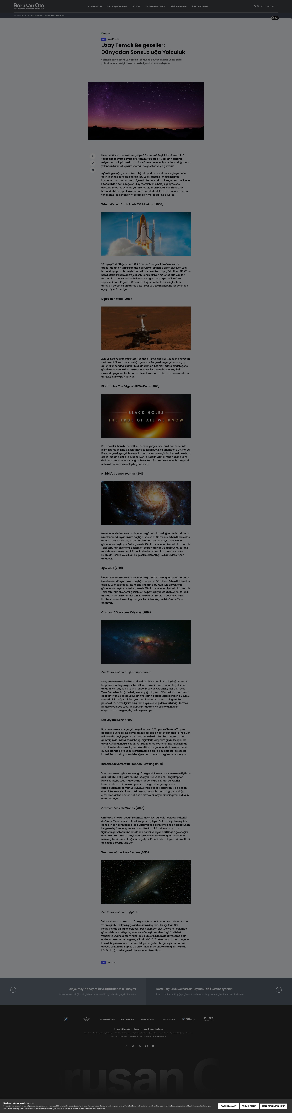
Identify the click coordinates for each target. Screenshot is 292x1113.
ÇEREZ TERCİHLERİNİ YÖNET (273, 1106)
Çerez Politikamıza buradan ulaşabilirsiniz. (92, 1109)
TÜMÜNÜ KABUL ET (229, 1106)
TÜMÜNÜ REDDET (249, 1106)
